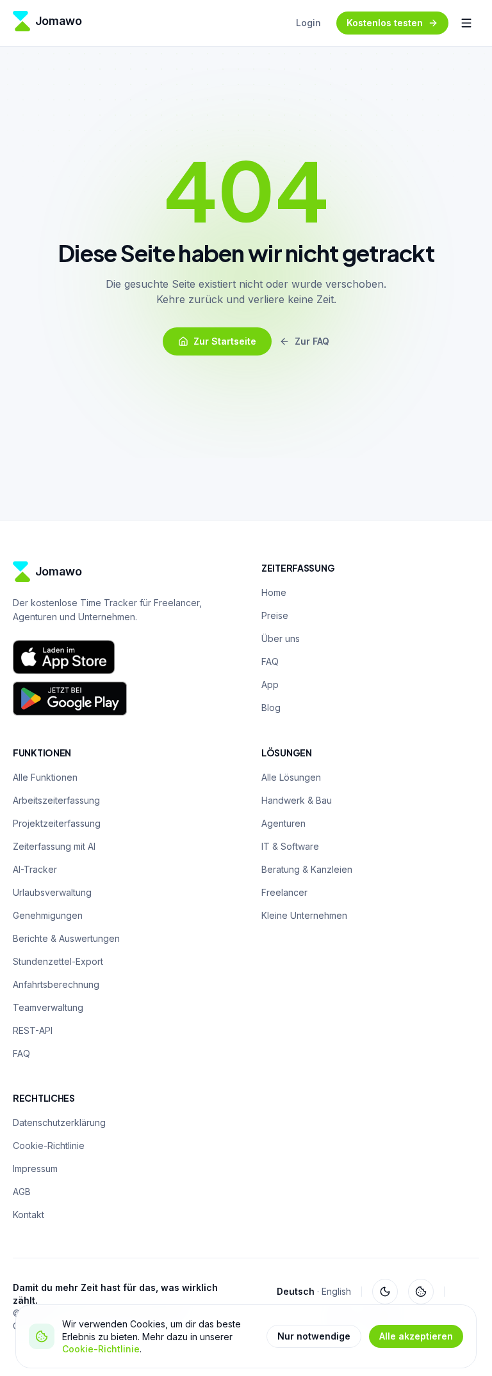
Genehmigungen (48, 915)
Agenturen (283, 823)
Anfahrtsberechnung (56, 984)
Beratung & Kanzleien (306, 869)
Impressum (35, 1168)
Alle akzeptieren (416, 1336)
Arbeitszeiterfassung (56, 800)
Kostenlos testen (385, 22)
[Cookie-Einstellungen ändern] (421, 1291)
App (270, 684)
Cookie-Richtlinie (101, 1348)
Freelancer (284, 892)
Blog (271, 707)
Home (273, 592)
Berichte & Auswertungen (66, 938)
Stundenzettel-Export (58, 961)
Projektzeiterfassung (57, 823)
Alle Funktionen (45, 777)
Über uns (280, 638)
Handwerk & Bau (296, 800)
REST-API (33, 1030)
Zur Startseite (224, 341)
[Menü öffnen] (466, 23)
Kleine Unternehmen (304, 915)
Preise (274, 615)
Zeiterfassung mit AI (54, 846)
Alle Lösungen (291, 777)
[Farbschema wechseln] (385, 1291)
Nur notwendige (313, 1336)
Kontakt (28, 1214)
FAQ (270, 661)
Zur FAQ (312, 341)
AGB (22, 1191)
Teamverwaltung (48, 1007)
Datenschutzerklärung (59, 1122)
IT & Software (290, 846)
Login (308, 22)
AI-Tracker (35, 869)
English (336, 1291)
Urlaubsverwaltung (52, 892)
